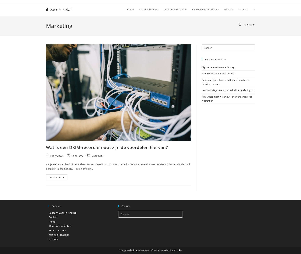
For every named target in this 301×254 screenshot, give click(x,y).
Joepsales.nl (144, 250)
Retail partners (57, 230)
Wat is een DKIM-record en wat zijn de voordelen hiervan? (107, 147)
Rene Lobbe (176, 250)
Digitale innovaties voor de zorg (218, 67)
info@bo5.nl (57, 155)
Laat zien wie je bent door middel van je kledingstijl (228, 90)
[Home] (240, 24)
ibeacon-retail (59, 9)
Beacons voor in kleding (62, 212)
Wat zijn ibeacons (59, 234)
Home (52, 221)
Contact (53, 217)
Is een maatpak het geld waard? (218, 73)
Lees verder (58, 178)
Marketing (249, 24)
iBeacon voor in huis (60, 226)
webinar (53, 239)
